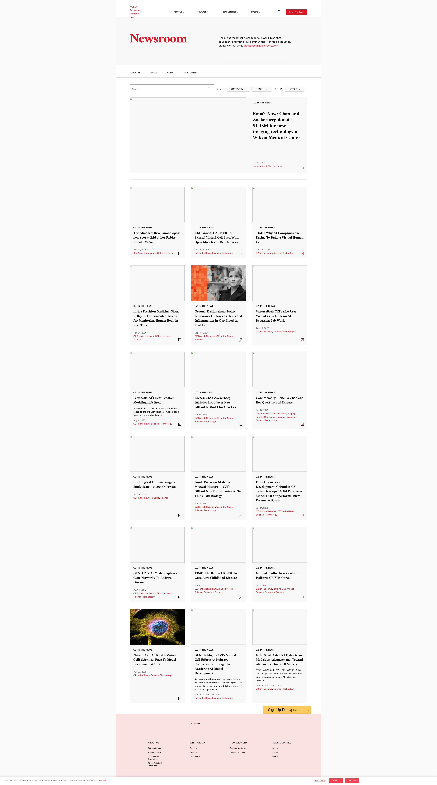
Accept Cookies (352, 781)
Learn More (102, 780)
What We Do (202, 12)
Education (194, 752)
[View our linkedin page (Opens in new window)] (228, 723)
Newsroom (135, 73)
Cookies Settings (319, 781)
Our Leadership (154, 748)
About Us (178, 12)
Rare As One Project (266, 416)
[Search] (279, 12)
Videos (170, 73)
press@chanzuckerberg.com (260, 45)
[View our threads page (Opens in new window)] (221, 723)
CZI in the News (274, 165)
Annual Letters (154, 752)
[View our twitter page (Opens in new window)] (236, 723)
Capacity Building (237, 752)
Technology (227, 253)
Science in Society (213, 592)
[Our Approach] (136, 12)
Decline (335, 781)
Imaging (291, 413)
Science (216, 253)
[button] (238, 89)
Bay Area (138, 253)
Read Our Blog (296, 11)
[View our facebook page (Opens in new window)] (206, 723)
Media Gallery (190, 73)
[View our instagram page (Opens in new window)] (214, 723)
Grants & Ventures (238, 748)
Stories (153, 73)
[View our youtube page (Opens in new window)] (243, 723)
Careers (254, 12)
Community (259, 165)
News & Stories (229, 12)
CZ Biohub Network (143, 336)
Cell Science (262, 413)
